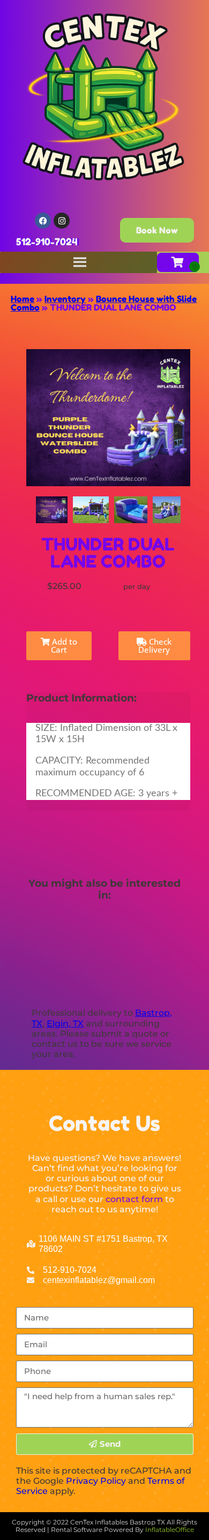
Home (22, 298)
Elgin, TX (65, 1023)
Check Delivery (154, 645)
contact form (134, 1199)
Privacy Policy (96, 1481)
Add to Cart (63, 645)
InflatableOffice (169, 1530)
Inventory (65, 298)
